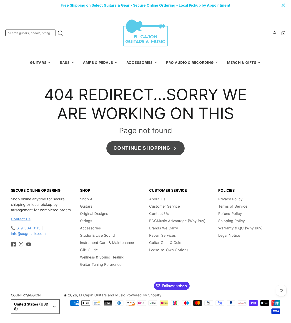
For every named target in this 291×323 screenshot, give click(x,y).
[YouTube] (28, 244)
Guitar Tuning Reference (100, 264)
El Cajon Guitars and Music (102, 295)
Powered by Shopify (143, 295)
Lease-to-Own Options (168, 250)
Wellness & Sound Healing (102, 257)
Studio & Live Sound (97, 235)
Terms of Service (232, 206)
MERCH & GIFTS (241, 62)
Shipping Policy (231, 221)
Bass (65, 62)
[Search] (60, 33)
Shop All (87, 199)
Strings (86, 221)
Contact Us (20, 219)
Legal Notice (229, 235)
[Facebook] (13, 244)
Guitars (38, 62)
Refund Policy (230, 213)
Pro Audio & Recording (190, 62)
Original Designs (94, 213)
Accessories (139, 62)
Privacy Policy (230, 199)
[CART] (283, 33)
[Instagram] (21, 244)
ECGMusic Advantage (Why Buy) (177, 221)
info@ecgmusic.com (28, 233)
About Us (157, 199)
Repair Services (162, 235)
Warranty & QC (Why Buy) (240, 228)
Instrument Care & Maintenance (107, 242)
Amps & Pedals (98, 62)
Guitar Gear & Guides (167, 242)
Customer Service (164, 206)
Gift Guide (89, 250)
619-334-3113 (28, 228)
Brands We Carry (163, 228)
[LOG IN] (274, 33)
